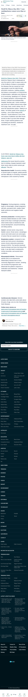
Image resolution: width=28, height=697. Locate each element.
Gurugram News (18, 399)
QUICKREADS (4, 534)
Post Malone (17, 557)
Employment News (18, 442)
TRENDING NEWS (5, 554)
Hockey (2, 516)
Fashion (2, 453)
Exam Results (4, 444)
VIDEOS (3, 480)
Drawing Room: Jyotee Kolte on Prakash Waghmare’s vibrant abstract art (20, 637)
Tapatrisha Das (9, 321)
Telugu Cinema (17, 583)
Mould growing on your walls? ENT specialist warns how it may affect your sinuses (6, 600)
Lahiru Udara (17, 387)
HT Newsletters (22, 647)
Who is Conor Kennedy (6, 559)
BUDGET (3, 484)
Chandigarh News (5, 396)
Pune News (16, 409)
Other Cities (17, 412)
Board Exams (17, 439)
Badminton (3, 513)
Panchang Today (4, 566)
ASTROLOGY (4, 430)
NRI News (3, 591)
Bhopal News (17, 394)
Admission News (4, 439)
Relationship (3, 458)
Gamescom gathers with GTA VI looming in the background (20, 619)
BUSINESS (3, 473)
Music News (3, 421)
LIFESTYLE (3, 448)
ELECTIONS (3, 530)
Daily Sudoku (4, 544)
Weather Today (13, 647)
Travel (15, 458)
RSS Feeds (12, 652)
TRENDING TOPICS (5, 575)
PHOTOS (3, 476)
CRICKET (3, 370)
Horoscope (3, 433)
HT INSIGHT (4, 526)
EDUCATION (4, 436)
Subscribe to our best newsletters (14, 342)
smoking (21, 90)
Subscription (4, 649)
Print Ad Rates (13, 649)
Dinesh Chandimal (5, 387)
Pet (1, 461)
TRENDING (3, 469)
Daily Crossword (18, 544)
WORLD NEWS (4, 363)
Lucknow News (17, 404)
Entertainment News (5, 586)
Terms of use (22, 644)
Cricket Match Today (19, 373)
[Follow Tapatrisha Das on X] (10, 18)
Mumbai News (4, 407)
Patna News (3, 409)
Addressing (4, 161)
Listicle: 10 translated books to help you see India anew (6, 636)
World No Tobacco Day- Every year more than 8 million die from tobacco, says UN (13, 156)
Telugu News (4, 588)
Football (16, 513)
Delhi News (3, 399)
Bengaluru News (4, 394)
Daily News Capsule (6, 345)
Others (2, 518)
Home (2, 5)
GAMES (2, 541)
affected (3, 167)
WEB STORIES (4, 465)
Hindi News (16, 588)
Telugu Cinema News (5, 424)
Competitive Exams (5, 442)
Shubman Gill (4, 379)
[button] (2, 2)
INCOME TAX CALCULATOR (7, 550)
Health (2, 456)
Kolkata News (4, 404)
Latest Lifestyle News (8, 596)
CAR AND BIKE (4, 503)
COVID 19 (3, 537)
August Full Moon (18, 563)
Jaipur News (17, 402)
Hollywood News (18, 418)
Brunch (15, 451)
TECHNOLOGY (4, 507)
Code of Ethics (22, 649)
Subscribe (23, 1)
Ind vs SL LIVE (17, 385)
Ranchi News (4, 412)
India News (19, 5)
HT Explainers (17, 591)
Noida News (17, 407)
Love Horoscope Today (6, 563)
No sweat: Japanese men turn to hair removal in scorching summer (20, 610)
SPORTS (3, 511)
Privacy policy (4, 647)
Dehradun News (18, 396)
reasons (22, 110)
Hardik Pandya (4, 382)
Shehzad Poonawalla (18, 570)
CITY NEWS (3, 391)
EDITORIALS (4, 499)
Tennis (15, 516)
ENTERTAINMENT (5, 416)
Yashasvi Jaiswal (17, 382)
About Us (3, 644)
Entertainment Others (19, 426)
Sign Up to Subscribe (14, 349)
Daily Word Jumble (5, 546)
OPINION (3, 495)
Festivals (16, 453)
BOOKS (2, 522)
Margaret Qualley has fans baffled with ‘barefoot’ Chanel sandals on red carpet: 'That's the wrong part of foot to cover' (20, 601)
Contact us (12, 644)
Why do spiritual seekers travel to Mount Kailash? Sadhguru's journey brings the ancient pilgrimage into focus (6, 620)
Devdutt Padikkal (18, 379)
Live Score (3, 375)
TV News (16, 424)
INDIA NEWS (4, 366)
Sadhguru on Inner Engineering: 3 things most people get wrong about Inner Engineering (20, 629)
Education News (18, 444)
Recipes (16, 456)
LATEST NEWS (4, 359)
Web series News (5, 426)
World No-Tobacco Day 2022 (9, 78)
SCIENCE (3, 492)
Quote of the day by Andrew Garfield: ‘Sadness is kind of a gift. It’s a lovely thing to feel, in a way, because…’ (6, 611)
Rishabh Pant (4, 385)
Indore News (4, 402)
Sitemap (3, 652)
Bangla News (17, 586)
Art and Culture (4, 451)
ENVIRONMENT (5, 488)
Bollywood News (5, 418)
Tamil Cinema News (18, 421)
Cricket (13, 5)
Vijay (2, 557)
